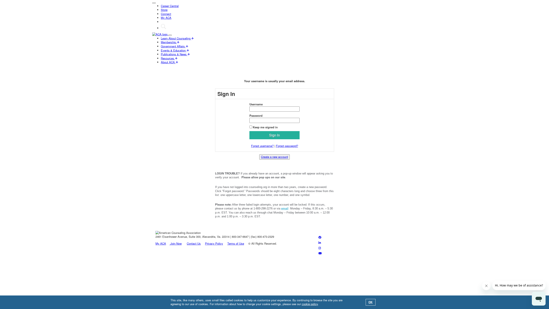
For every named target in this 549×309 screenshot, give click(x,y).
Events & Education (174, 50)
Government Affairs (173, 46)
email (284, 208)
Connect (166, 14)
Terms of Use (235, 243)
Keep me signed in (265, 127)
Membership (169, 42)
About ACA (168, 62)
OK (370, 302)
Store (164, 10)
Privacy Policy (214, 243)
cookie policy (310, 304)
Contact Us (194, 243)
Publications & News (174, 54)
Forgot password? (287, 146)
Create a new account (274, 157)
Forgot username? (262, 146)
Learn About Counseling (176, 38)
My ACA (166, 18)
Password (255, 116)
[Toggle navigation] (154, 3)
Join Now (175, 243)
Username (256, 104)
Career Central (170, 6)
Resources (168, 58)
